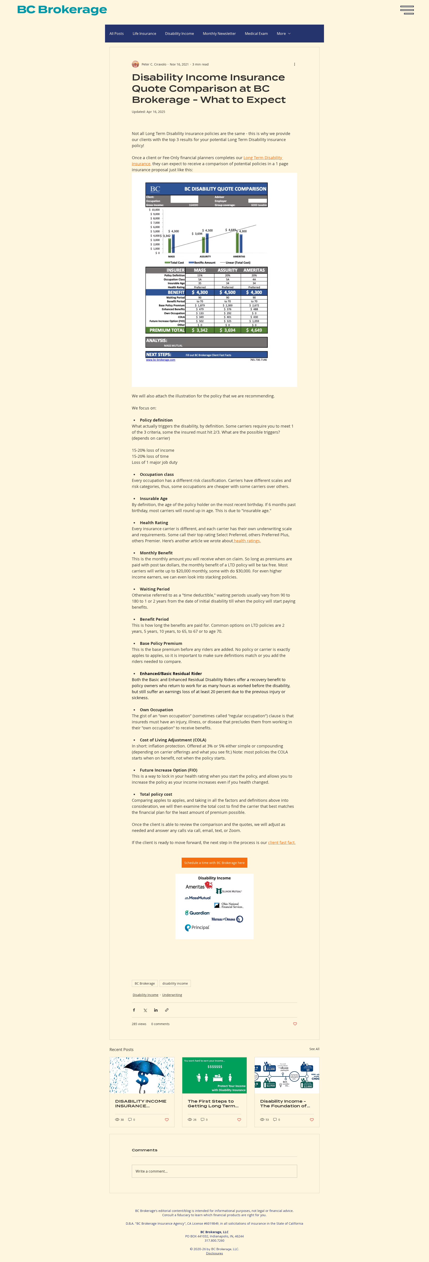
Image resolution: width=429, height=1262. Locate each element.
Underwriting (172, 995)
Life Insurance (144, 33)
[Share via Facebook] (134, 1010)
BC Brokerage (145, 983)
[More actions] (294, 64)
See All (314, 1049)
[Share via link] (167, 1010)
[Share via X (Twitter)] (145, 1010)
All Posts (116, 33)
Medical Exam (256, 33)
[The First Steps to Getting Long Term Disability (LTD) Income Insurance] (214, 1075)
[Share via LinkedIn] (156, 1010)
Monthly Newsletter (219, 33)
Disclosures (214, 1253)
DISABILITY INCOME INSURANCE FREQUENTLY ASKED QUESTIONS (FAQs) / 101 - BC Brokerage (140, 1103)
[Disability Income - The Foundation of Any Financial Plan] (287, 1075)
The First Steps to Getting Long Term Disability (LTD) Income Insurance (211, 1103)
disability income (175, 983)
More (281, 33)
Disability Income (179, 33)
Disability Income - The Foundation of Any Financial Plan (283, 1103)
